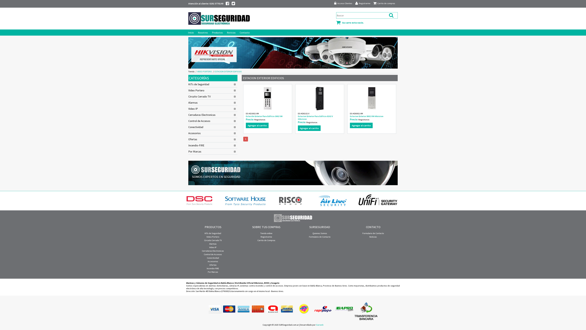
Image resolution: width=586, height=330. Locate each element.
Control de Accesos (199, 121)
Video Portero (196, 90)
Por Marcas (194, 151)
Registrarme (266, 236)
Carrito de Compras (266, 240)
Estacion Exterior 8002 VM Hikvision (366, 116)
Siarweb (320, 324)
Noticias (231, 32)
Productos (217, 32)
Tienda (191, 71)
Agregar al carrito (257, 125)
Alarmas (193, 102)
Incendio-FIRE (196, 145)
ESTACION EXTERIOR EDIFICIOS (228, 71)
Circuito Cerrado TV (199, 96)
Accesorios (194, 133)
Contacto (245, 32)
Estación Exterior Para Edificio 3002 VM (264, 116)
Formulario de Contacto (320, 236)
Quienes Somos (320, 233)
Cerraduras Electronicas (201, 115)
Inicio (191, 32)
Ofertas (192, 139)
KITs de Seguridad (198, 84)
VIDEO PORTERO (204, 71)
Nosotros (203, 32)
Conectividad (195, 127)
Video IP (193, 108)
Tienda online (266, 233)
